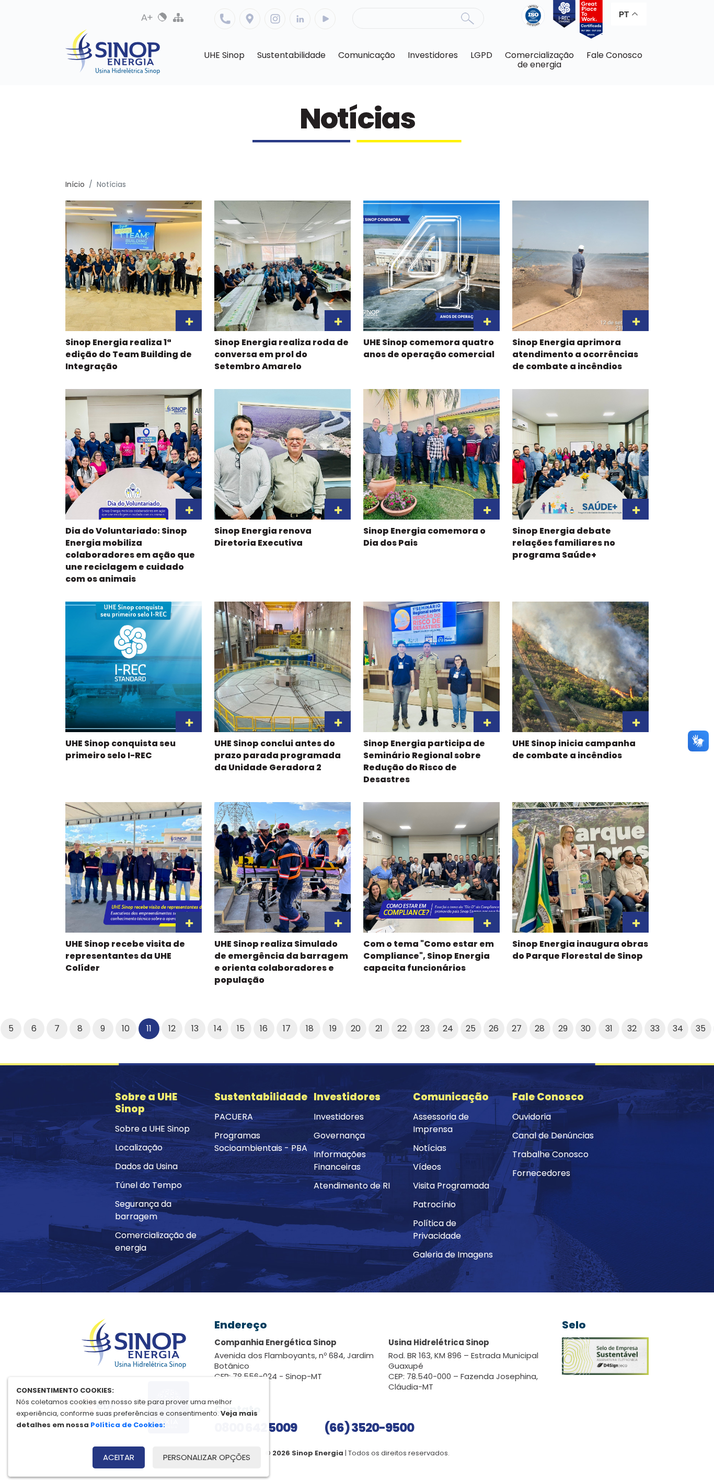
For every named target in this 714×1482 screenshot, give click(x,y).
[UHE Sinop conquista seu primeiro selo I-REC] (562, 19)
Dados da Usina (146, 1166)
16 (264, 1028)
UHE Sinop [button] (224, 55)
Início (75, 184)
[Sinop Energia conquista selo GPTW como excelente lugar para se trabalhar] (589, 19)
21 (379, 1028)
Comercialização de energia (156, 1241)
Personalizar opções (206, 1457)
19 (333, 1028)
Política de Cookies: (127, 1425)
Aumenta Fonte (147, 17)
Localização (249, 18)
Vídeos (427, 1167)
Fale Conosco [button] (614, 55)
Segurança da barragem (143, 1210)
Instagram (274, 18)
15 (241, 1028)
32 (632, 1028)
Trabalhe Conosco (550, 1154)
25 (471, 1028)
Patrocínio (434, 1204)
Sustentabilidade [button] (291, 55)
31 (609, 1028)
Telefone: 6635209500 (224, 18)
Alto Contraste (162, 17)
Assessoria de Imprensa (441, 1123)
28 (540, 1028)
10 (126, 1028)
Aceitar (118, 1457)
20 (356, 1028)
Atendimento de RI (352, 1186)
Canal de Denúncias (553, 1136)
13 (195, 1028)
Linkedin (300, 18)
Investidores (339, 1117)
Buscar (467, 18)
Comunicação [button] (366, 55)
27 (517, 1028)
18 (310, 1028)
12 (172, 1028)
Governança (339, 1136)
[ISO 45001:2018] (535, 19)
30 (586, 1028)
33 (655, 1028)
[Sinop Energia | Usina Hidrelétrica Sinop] (112, 52)
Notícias (429, 1148)
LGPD (481, 55)
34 (678, 1028)
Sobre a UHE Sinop (152, 1129)
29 (563, 1028)
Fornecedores (541, 1173)
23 (425, 1028)
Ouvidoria (531, 1117)
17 (287, 1028)
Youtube (325, 18)
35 (701, 1028)
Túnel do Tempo (148, 1185)
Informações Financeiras (340, 1160)
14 (218, 1028)
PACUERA (233, 1117)
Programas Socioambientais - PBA (260, 1142)
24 (448, 1028)
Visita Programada (451, 1186)
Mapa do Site (178, 17)
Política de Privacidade (437, 1229)
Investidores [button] (433, 55)
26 (494, 1028)
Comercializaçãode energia (539, 59)
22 (402, 1028)
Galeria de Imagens (453, 1255)
